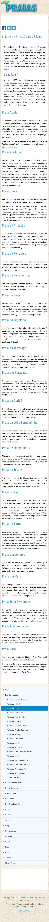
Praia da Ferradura (14, 253)
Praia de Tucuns (12, 470)
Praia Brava (9, 191)
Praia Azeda (10, 112)
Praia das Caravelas (15, 372)
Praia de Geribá (12, 400)
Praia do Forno (12, 524)
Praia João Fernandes (16, 602)
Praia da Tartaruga (14, 348)
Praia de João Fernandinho (20, 422)
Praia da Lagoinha (14, 320)
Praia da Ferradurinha (16, 275)
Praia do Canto (11, 492)
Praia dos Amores (13, 554)
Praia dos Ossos (12, 576)
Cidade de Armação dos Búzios (22, 37)
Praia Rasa (9, 649)
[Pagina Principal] (20, 6)
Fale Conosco (24, 910)
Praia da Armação (13, 225)
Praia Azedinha (12, 152)
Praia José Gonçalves (16, 626)
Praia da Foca (11, 295)
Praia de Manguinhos (16, 448)
